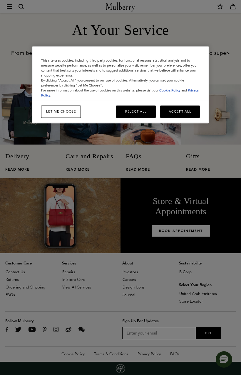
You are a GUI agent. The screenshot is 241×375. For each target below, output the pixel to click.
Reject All (136, 111)
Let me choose (61, 111)
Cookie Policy (169, 90)
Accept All (180, 111)
